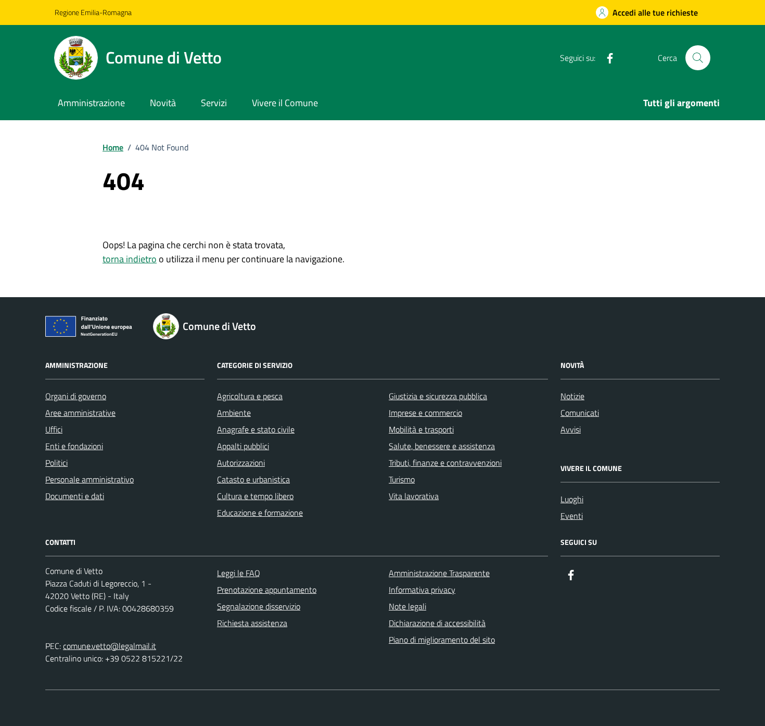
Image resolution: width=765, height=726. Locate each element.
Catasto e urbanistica (253, 479)
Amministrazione (91, 103)
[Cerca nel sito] (697, 57)
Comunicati (579, 412)
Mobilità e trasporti (421, 429)
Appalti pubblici (243, 446)
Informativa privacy (422, 589)
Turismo (402, 479)
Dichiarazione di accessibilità (437, 623)
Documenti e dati (74, 496)
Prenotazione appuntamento (266, 589)
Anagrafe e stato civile (256, 429)
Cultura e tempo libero (255, 496)
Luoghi (571, 499)
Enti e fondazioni (74, 446)
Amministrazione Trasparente (439, 573)
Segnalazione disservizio (258, 606)
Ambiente (234, 412)
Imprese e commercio (425, 412)
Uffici (53, 429)
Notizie (572, 396)
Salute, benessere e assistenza (442, 446)
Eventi (571, 516)
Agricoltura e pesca (250, 396)
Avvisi (570, 429)
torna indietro (130, 259)
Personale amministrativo (89, 479)
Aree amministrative (80, 412)
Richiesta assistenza (252, 623)
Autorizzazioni (241, 462)
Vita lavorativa (414, 496)
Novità (163, 103)
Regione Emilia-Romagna (93, 12)
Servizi (214, 103)
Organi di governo (75, 396)
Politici (56, 462)
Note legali (407, 606)
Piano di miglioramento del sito (442, 639)
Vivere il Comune (285, 103)
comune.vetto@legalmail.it (109, 646)
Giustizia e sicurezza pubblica (438, 396)
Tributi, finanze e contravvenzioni (445, 462)
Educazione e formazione (260, 512)
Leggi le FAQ (238, 573)
